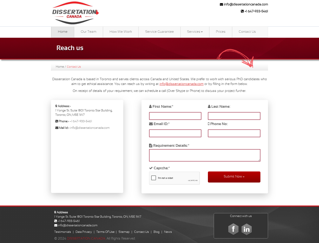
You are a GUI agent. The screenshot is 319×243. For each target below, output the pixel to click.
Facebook (233, 229)
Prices (220, 31)
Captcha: (161, 168)
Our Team (88, 31)
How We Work (121, 31)
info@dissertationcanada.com (245, 4)
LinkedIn (246, 229)
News (168, 232)
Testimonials (62, 232)
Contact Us (247, 31)
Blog (156, 232)
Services (193, 31)
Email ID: (161, 124)
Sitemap (124, 232)
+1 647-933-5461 (256, 11)
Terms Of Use (105, 232)
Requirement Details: (170, 146)
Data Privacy (84, 232)
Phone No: (218, 124)
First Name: (162, 107)
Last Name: (220, 107)
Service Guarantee (159, 31)
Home (62, 31)
